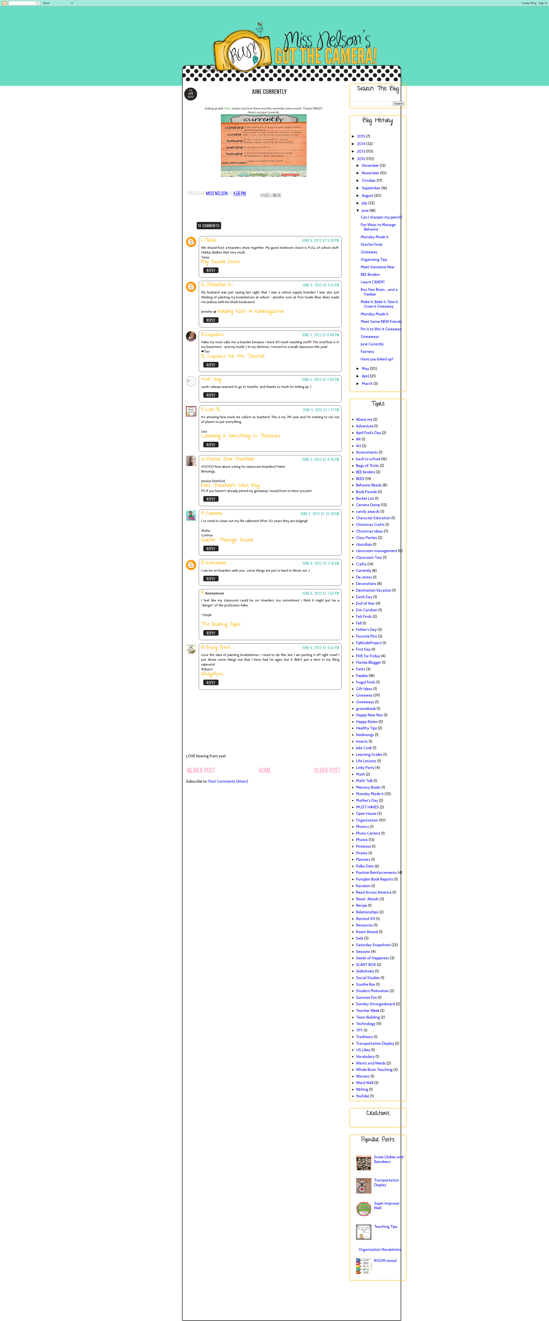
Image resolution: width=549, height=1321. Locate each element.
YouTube (362, 1096)
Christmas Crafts (370, 524)
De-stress (364, 577)
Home (265, 770)
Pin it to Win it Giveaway (381, 329)
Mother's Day (367, 800)
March (367, 383)
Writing (362, 1089)
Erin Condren (366, 610)
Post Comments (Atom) (228, 781)
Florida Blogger (368, 662)
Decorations (366, 583)
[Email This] (263, 195)
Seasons (363, 951)
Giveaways (370, 336)
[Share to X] (271, 195)
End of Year (365, 603)
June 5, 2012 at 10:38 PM (319, 514)
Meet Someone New (377, 267)
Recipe (361, 905)
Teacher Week (367, 1010)
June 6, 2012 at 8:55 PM (320, 648)
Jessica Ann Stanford (230, 459)
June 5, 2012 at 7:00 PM (320, 379)
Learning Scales (369, 754)
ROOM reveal (385, 1260)
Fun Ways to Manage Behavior (378, 227)
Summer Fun (366, 997)
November (371, 173)
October (369, 180)
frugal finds (365, 682)
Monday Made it (374, 237)
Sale (359, 938)
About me (364, 419)
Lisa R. (213, 410)
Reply (211, 270)
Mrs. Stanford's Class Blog (230, 486)
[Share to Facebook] (275, 195)
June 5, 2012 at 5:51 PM (320, 285)
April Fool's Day (368, 432)
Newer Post (201, 770)
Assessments (367, 452)
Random (363, 886)
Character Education (373, 518)
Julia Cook (364, 748)
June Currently (372, 344)
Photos (362, 839)
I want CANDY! (373, 282)
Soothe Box (365, 984)
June (366, 210)
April (366, 376)
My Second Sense (220, 262)
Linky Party (365, 767)
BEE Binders (370, 274)
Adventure (364, 426)
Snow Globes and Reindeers (388, 1159)
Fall (359, 623)
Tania (210, 240)
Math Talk (364, 780)
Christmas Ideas (369, 531)
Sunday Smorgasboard (375, 1004)
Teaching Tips (385, 1226)
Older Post (327, 770)
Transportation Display (375, 1043)
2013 (361, 151)
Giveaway (369, 252)
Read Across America (374, 892)
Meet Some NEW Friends (381, 321)
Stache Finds (372, 244)
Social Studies (368, 977)
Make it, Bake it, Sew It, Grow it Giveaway (380, 304)
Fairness (367, 351)
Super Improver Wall (387, 1205)
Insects (362, 741)
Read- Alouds (367, 899)
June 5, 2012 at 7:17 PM (321, 410)
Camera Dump (368, 505)
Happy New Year (369, 715)
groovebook (366, 708)
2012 (361, 158)
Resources (364, 925)
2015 (361, 136)
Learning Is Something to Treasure (240, 436)
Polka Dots (365, 866)
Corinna (214, 514)
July (365, 203)
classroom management (376, 550)
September (371, 188)
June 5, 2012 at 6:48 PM (320, 335)
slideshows (365, 971)
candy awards (368, 511)
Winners (363, 1076)
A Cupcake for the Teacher (233, 356)
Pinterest (363, 846)
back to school (368, 459)
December (371, 165)
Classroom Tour (369, 557)
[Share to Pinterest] (279, 195)
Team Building (368, 1017)
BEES (360, 478)
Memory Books (368, 787)
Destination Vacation (373, 590)
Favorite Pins (366, 636)
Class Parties (366, 537)
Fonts (360, 669)
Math (360, 774)
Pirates (362, 853)
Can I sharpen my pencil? (381, 217)
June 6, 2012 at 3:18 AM (320, 563)
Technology (366, 1023)
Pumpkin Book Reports (374, 879)
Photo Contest (368, 833)
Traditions (364, 1036)
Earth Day (364, 597)
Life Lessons (366, 761)
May (366, 368)
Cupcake (214, 335)
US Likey (363, 1050)
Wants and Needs (371, 1063)
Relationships (367, 912)
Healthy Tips (366, 728)
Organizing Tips (374, 259)
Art (358, 445)
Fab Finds (364, 616)
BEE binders (365, 472)
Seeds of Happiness (372, 958)
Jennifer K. (220, 285)
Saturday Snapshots (373, 945)
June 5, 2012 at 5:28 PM (320, 240)
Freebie (362, 675)
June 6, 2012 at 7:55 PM (320, 593)
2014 (361, 143)
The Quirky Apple (221, 624)
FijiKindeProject (369, 643)
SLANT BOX (366, 964)
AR (358, 439)
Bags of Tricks (367, 465)
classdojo (364, 544)
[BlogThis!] (267, 195)
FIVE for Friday (368, 656)
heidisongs (365, 734)
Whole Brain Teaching (374, 1069)
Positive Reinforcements (376, 872)
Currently (363, 570)
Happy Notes (367, 721)
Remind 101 (365, 918)
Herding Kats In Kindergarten (250, 312)
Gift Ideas (364, 688)
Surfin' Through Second (227, 540)
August (368, 195)
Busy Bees (218, 647)
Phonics (362, 826)
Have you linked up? (377, 359)
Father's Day (366, 629)
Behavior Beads (369, 485)
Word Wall (364, 1082)
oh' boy (214, 379)
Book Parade (366, 491)
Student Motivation (372, 990)
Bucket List (365, 498)
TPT (359, 1030)
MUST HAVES (367, 807)
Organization (367, 820)
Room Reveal (367, 931)
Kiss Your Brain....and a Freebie (379, 292)
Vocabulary (365, 1056)
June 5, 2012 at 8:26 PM (320, 459)
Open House (366, 813)
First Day (363, 649)
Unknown (215, 563)
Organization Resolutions (380, 1249)
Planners (363, 859)
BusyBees (212, 674)
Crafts (361, 564)
